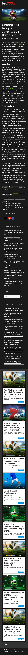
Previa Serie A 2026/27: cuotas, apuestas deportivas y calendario (13, 277)
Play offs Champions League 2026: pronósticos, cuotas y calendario (12, 315)
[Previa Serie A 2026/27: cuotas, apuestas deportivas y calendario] (14, 549)
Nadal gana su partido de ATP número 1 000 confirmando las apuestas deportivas (14, 207)
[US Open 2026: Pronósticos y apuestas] (14, 481)
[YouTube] (9, 218)
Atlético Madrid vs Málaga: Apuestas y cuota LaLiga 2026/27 (14, 309)
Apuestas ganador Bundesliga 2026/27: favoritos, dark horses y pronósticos (13, 232)
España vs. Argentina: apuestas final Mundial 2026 (13, 352)
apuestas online (15, 88)
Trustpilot (4, 645)
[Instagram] (5, 218)
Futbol (8, 201)
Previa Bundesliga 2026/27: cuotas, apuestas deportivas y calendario (13, 238)
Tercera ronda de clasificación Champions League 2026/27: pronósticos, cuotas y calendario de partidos (13, 335)
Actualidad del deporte (11, 199)
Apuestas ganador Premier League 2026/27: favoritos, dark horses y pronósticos (13, 256)
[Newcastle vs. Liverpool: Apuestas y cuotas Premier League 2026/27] (14, 514)
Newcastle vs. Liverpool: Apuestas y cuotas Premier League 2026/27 (14, 271)
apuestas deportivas (12, 188)
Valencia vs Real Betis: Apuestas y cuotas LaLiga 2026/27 (14, 262)
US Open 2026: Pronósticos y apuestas (10, 493)
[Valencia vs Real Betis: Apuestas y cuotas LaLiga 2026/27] (14, 449)
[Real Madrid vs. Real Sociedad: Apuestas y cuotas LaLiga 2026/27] (14, 380)
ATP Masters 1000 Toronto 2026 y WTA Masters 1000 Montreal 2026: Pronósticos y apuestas (13, 342)
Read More (21, 402)
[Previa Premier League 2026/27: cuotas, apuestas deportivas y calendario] (14, 583)
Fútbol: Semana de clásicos (13, 203)
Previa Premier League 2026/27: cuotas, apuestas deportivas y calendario (13, 283)
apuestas (19, 44)
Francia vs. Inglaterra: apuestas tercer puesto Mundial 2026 (13, 357)
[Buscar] (22, 296)
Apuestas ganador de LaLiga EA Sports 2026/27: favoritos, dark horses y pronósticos (13, 321)
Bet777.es (6, 189)
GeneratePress (14, 653)
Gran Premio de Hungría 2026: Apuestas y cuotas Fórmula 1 (13, 348)
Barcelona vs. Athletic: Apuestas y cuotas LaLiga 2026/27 (14, 244)
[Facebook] (12, 218)
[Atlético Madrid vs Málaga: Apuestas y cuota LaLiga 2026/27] (14, 617)
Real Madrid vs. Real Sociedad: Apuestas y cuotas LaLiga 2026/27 (13, 250)
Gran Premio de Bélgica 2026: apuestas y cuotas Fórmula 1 (12, 362)
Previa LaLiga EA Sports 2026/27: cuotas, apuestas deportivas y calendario (13, 327)
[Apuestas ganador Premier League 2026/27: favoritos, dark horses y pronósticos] (14, 413)
